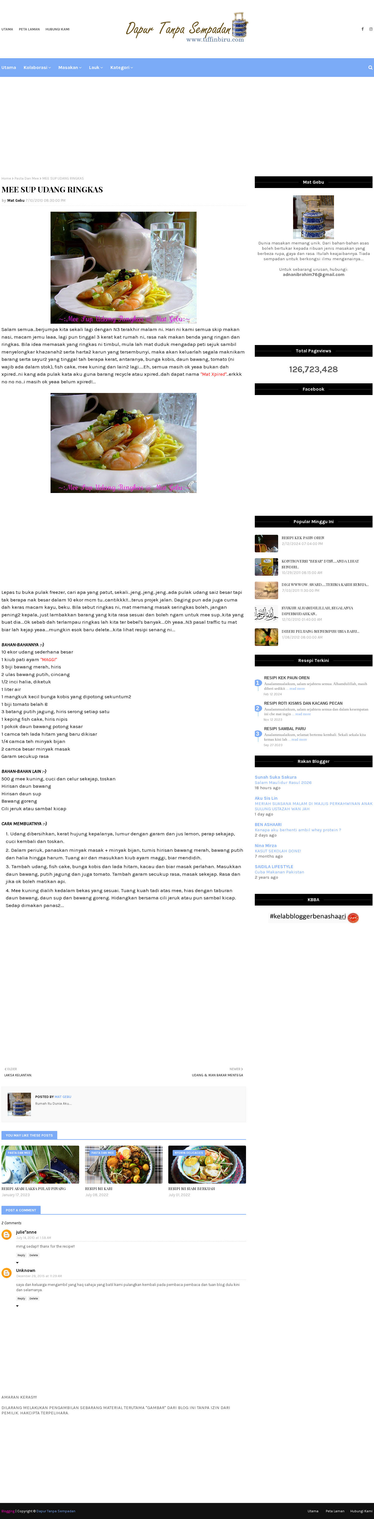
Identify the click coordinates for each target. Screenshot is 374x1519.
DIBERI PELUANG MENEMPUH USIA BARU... (320, 631)
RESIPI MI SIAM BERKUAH (191, 1188)
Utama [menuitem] (8, 67)
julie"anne (26, 1232)
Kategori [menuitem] (119, 67)
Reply (21, 1255)
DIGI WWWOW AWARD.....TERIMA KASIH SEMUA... (325, 584)
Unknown (25, 1270)
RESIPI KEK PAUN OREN (303, 537)
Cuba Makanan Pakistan (279, 872)
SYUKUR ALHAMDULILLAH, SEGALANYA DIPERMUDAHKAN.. (317, 610)
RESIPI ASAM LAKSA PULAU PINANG (33, 1188)
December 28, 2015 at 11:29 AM (39, 1276)
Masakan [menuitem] (68, 67)
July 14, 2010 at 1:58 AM (33, 1238)
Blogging (8, 1511)
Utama (7, 29)
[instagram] (370, 29)
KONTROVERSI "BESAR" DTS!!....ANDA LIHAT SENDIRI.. (320, 563)
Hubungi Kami (58, 29)
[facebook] (362, 29)
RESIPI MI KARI (98, 1188)
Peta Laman (29, 29)
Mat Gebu (16, 200)
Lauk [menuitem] (94, 67)
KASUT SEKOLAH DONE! (278, 851)
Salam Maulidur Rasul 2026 (283, 782)
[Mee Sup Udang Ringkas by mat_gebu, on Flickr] (124, 322)
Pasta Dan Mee (27, 178)
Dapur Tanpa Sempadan (56, 1511)
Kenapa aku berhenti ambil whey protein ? (298, 829)
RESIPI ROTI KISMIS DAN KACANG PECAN (303, 703)
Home (6, 178)
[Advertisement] (187, 127)
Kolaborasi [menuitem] (35, 67)
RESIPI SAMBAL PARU (285, 729)
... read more (295, 688)
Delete (34, 1255)
